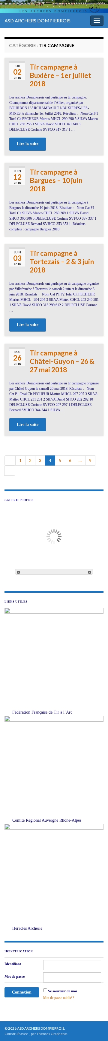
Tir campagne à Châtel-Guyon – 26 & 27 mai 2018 (62, 361)
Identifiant (12, 964)
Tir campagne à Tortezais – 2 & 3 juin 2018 (62, 261)
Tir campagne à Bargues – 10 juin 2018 (56, 180)
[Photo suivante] (89, 572)
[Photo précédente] (18, 572)
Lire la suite (27, 144)
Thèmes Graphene (52, 1033)
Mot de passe (14, 976)
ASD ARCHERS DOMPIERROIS (37, 20)
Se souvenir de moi (62, 991)
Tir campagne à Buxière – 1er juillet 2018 (60, 75)
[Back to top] (94, 1027)
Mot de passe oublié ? (58, 998)
